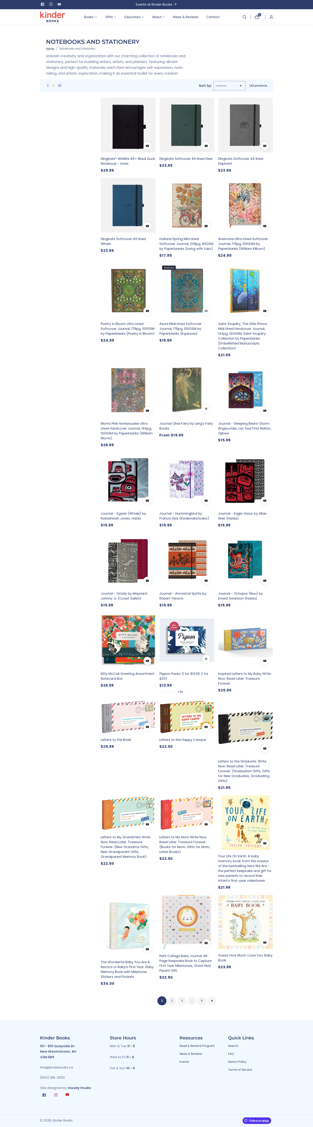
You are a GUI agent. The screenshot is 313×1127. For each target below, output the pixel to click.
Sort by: (205, 85)
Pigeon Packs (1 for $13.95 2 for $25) (183, 676)
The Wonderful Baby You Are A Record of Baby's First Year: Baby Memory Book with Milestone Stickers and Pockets (127, 969)
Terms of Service (240, 1070)
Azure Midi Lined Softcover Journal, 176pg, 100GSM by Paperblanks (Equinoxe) (180, 328)
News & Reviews (185, 17)
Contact (213, 17)
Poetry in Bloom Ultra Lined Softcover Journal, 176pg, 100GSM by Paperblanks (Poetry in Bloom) (128, 328)
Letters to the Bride (116, 739)
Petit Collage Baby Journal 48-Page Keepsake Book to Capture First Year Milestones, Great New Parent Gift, (185, 963)
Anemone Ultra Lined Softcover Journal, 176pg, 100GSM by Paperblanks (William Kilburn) (243, 244)
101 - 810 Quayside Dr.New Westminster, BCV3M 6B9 (58, 1051)
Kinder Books (63, 1120)
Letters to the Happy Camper (182, 739)
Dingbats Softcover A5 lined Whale (123, 241)
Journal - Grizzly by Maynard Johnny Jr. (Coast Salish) (124, 596)
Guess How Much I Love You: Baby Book (245, 957)
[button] (89, 17)
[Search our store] (245, 17)
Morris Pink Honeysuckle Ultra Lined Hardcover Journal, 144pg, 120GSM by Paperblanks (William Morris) (127, 430)
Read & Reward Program (197, 1046)
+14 (180, 692)
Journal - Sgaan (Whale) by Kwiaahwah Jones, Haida (123, 516)
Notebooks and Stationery (77, 49)
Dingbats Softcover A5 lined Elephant (240, 161)
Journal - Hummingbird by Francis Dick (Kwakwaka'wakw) (184, 516)
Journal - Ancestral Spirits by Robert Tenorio (182, 596)
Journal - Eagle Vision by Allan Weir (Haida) (242, 516)
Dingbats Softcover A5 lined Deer (186, 158)
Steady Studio (79, 1088)
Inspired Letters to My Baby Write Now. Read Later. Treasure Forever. (244, 678)
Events (184, 1062)
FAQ (231, 1054)
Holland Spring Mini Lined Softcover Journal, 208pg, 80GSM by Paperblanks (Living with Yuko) (186, 244)
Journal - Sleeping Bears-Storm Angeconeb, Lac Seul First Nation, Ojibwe (244, 428)
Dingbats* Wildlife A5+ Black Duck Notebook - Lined (128, 161)
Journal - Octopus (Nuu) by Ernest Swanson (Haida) (240, 596)
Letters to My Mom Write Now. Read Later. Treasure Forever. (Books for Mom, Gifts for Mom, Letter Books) (184, 844)
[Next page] (211, 1000)
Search (233, 1046)
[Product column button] (48, 86)
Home (50, 49)
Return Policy (237, 1062)
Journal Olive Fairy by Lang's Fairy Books (186, 426)
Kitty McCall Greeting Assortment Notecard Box (127, 676)
